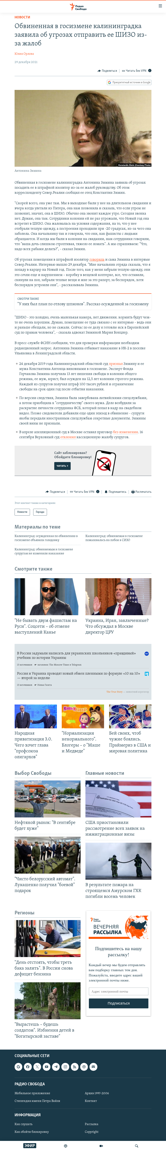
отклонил (68, 437)
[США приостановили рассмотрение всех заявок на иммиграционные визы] (118, 798)
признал (116, 364)
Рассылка (91, 1124)
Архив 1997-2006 (97, 1093)
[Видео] (101, 1146)
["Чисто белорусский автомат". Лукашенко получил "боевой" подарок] (48, 855)
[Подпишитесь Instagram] (65, 1067)
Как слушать (23, 1124)
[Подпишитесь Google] (18, 1067)
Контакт (91, 1101)
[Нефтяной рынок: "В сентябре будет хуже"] (48, 798)
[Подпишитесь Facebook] (28, 1067)
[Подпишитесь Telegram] (56, 1067)
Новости (22, 17)
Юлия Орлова (24, 54)
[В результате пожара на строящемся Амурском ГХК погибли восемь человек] (118, 861)
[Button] (107, 71)
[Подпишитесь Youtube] (46, 1067)
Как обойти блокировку (32, 1132)
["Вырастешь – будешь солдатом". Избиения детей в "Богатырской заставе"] (48, 1000)
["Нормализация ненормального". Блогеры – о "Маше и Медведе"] (83, 716)
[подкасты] (66, 1146)
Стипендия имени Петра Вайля (37, 1101)
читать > (62, 466)
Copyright (91, 1132)
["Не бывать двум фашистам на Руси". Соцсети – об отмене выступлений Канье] (48, 596)
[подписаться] (93, 1067)
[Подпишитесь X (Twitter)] (37, 1067)
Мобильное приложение (32, 1093)
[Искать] (137, 1146)
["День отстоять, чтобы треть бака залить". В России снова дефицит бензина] (48, 938)
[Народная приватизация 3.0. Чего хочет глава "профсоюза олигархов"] (36, 716)
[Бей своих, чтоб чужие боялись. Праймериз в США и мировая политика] (130, 716)
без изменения (125, 432)
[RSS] (75, 1067)
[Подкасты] (84, 1067)
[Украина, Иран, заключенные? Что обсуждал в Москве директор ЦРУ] (118, 596)
